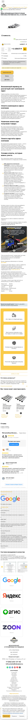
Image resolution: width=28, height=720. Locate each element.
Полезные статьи (14, 681)
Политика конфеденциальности (14, 690)
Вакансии (14, 682)
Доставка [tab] (7, 79)
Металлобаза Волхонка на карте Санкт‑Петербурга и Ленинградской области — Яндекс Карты (14, 487)
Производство (14, 679)
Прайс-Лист (14, 678)
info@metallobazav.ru (14, 664)
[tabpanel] (14, 155)
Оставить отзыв (4, 507)
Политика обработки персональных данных (13, 713)
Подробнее (4, 417)
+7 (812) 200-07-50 (13, 662)
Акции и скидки (14, 684)
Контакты (14, 683)
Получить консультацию (6, 386)
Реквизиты (14, 689)
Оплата (14, 676)
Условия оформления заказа (14, 687)
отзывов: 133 (3, 494)
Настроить (21, 716)
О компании (14, 672)
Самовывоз (14, 675)
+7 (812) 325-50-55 (15, 269)
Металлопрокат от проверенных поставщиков (14, 646)
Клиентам (14, 677)
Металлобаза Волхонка (6, 491)
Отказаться (14, 716)
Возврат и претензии (14, 688)
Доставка (14, 673)
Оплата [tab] (7, 76)
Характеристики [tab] (7, 72)
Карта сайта (14, 686)
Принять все (6, 716)
